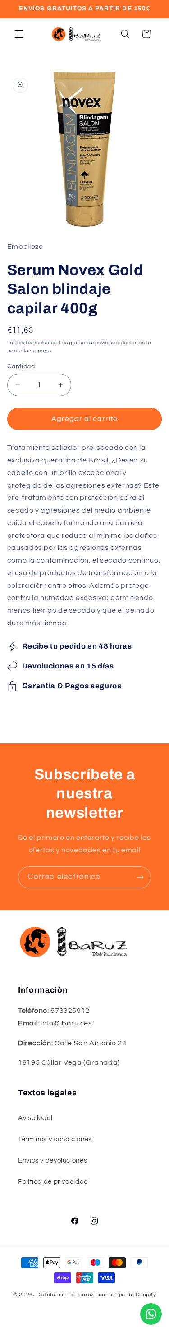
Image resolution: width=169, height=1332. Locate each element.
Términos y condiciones (55, 1139)
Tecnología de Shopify (126, 1294)
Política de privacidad (53, 1181)
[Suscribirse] (140, 877)
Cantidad (21, 366)
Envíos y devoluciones (52, 1160)
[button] (19, 33)
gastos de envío (88, 342)
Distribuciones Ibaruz (65, 1294)
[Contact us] (151, 1314)
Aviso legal (35, 1118)
